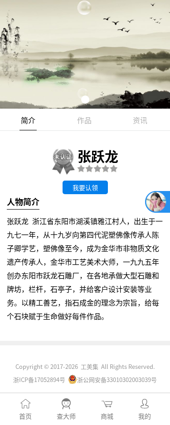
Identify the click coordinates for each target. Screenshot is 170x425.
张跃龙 (98, 156)
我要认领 (85, 187)
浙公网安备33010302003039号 (117, 379)
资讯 (140, 120)
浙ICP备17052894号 (39, 379)
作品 (84, 120)
